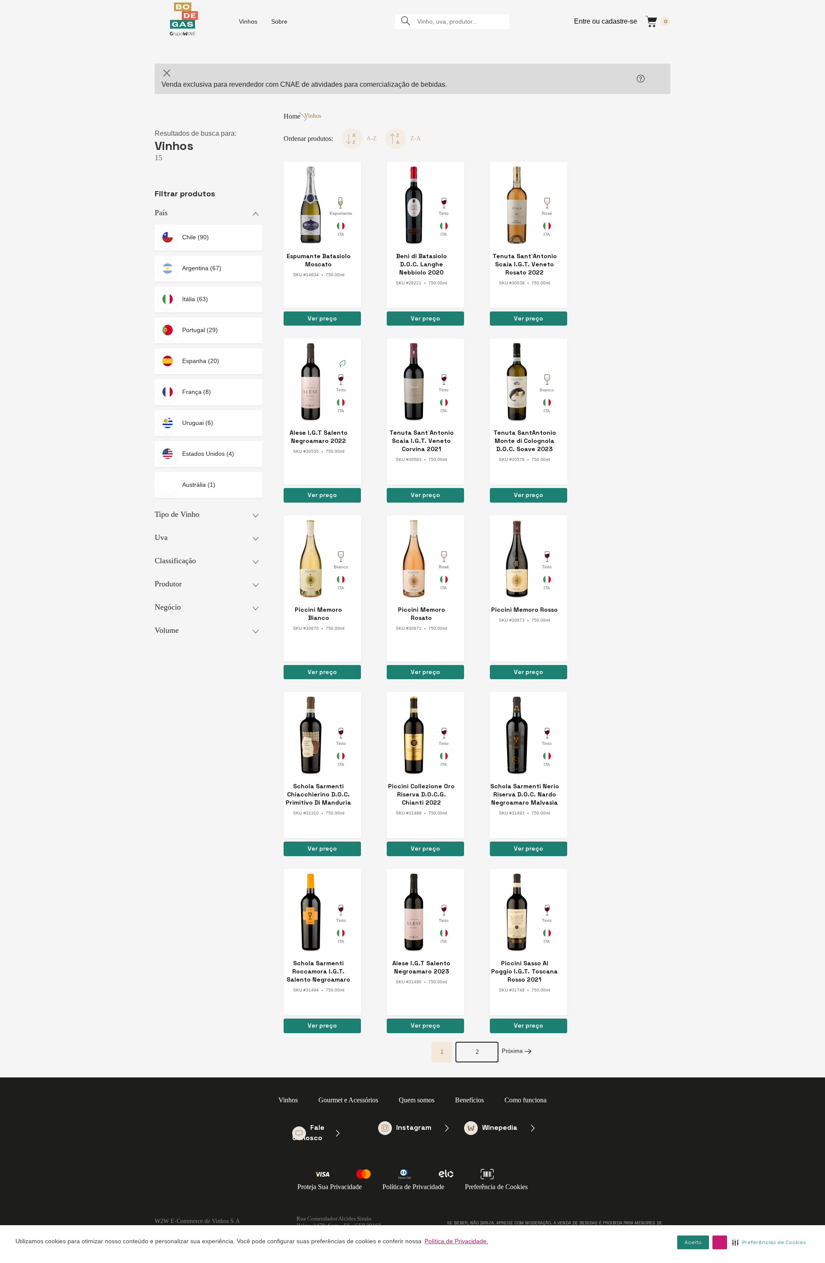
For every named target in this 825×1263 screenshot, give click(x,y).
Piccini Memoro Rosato (421, 614)
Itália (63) (195, 299)
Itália (340, 230)
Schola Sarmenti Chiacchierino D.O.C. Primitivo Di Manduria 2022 (318, 794)
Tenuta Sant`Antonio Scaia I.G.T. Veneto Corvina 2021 (421, 441)
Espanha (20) (200, 360)
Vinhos (248, 21)
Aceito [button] (693, 1242)
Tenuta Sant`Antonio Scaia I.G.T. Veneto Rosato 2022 (524, 264)
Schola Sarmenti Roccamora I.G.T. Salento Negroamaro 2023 (318, 971)
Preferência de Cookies (496, 1186)
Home (292, 116)
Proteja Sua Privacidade (329, 1186)
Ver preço (322, 318)
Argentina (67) (201, 268)
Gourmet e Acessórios (348, 1100)
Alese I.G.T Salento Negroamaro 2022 (319, 437)
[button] (719, 1242)
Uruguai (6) (197, 422)
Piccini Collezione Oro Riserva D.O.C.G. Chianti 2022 (421, 794)
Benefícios (469, 1100)
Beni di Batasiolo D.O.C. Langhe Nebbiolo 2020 (421, 264)
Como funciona (525, 1100)
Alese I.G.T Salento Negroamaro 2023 (421, 967)
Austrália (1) (198, 484)
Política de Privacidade (413, 1186)
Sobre (279, 21)
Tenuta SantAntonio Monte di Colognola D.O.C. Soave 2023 (524, 441)
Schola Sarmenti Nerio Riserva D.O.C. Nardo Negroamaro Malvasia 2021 (524, 794)
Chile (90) (195, 237)
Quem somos (416, 1100)
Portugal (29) (200, 329)
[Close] (167, 73)
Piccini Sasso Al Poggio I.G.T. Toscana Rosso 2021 (524, 971)
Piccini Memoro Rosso (524, 609)
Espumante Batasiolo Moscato (319, 260)
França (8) (196, 391)
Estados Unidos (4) (208, 453)
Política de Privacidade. (456, 1241)
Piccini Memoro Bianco (318, 614)
